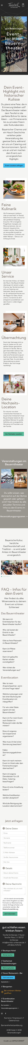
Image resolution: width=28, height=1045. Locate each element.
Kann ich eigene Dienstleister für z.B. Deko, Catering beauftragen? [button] (11, 778)
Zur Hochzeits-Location (13, 434)
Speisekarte (4, 982)
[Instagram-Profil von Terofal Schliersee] (2, 1013)
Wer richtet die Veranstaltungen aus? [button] (11, 668)
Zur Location (5, 1005)
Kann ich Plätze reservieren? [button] (9, 650)
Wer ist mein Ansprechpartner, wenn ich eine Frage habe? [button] (12, 685)
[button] (2, 5)
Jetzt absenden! (10, 914)
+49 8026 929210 (14, 945)
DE (23, 4)
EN (23, 6)
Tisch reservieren (8, 977)
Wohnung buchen (8, 968)
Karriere (7, 1018)
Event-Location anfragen (14, 165)
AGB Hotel (10, 1030)
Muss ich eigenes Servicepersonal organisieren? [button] (10, 733)
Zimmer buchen (8, 955)
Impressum (17, 1018)
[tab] (1, 576)
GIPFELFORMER (18, 1041)
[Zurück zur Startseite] (14, 5)
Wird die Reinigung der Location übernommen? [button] (12, 804)
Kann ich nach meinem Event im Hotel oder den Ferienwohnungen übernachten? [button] (13, 764)
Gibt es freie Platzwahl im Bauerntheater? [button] (12, 641)
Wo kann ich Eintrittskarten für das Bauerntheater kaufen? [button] (12, 621)
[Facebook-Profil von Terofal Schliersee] (5, 1013)
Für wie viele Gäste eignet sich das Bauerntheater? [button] (11, 709)
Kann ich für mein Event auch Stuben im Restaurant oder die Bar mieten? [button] (12, 722)
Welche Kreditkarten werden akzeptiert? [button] (11, 796)
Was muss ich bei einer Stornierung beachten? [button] (12, 743)
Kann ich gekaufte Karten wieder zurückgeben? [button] (10, 659)
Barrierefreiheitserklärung (11, 1025)
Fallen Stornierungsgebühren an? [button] (12, 752)
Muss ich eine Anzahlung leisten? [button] (13, 788)
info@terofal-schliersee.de (13, 942)
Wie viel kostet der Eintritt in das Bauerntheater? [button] (10, 632)
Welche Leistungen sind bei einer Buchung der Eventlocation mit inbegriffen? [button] (12, 698)
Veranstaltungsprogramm (12, 516)
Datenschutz (14, 1020)
